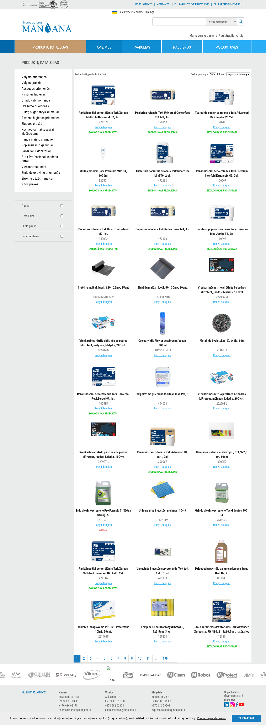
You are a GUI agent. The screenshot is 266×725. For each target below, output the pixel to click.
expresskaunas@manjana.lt (75, 710)
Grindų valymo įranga (36, 100)
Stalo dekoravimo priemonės (41, 173)
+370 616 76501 (160, 705)
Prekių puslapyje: (199, 74)
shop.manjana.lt (233, 695)
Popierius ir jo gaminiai (37, 145)
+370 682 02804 (114, 705)
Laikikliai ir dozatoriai (36, 151)
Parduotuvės (144, 4)
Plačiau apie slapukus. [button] (211, 718)
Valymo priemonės (34, 77)
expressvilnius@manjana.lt (120, 710)
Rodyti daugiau (103, 127)
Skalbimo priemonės (35, 106)
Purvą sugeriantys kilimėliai (40, 112)
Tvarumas (141, 47)
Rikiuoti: (221, 74)
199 (165, 658)
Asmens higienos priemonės (40, 118)
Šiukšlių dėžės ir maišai (37, 178)
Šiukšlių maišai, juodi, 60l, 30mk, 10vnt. (163, 287)
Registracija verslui (231, 36)
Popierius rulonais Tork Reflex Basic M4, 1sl (162, 229)
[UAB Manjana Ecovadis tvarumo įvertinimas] (64, 4)
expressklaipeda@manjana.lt (168, 710)
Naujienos (182, 47)
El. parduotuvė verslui (229, 4)
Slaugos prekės (32, 124)
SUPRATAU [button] (246, 718)
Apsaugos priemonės (36, 89)
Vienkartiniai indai (34, 167)
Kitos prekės (30, 184)
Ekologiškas (29, 226)
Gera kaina (28, 216)
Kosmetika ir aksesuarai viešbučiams (38, 131)
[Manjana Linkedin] (226, 704)
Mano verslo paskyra (203, 36)
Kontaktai (163, 4)
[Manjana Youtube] (241, 704)
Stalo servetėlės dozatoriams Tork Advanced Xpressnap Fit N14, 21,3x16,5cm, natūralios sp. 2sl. (221, 631)
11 (148, 658)
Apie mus (104, 47)
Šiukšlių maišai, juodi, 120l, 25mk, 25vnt (103, 287)
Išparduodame (30, 236)
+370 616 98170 (68, 705)
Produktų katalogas (50, 47)
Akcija (25, 206)
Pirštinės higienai (33, 94)
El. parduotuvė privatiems (191, 4)
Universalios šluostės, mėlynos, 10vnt (162, 510)
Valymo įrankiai (32, 83)
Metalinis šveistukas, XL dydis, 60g (222, 341)
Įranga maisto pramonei (38, 139)
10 (139, 658)
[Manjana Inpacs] (29, 3)
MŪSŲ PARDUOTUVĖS (34, 692)
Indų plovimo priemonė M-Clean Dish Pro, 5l (162, 394)
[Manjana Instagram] (232, 704)
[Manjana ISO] (48, 4)
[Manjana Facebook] (237, 704)
